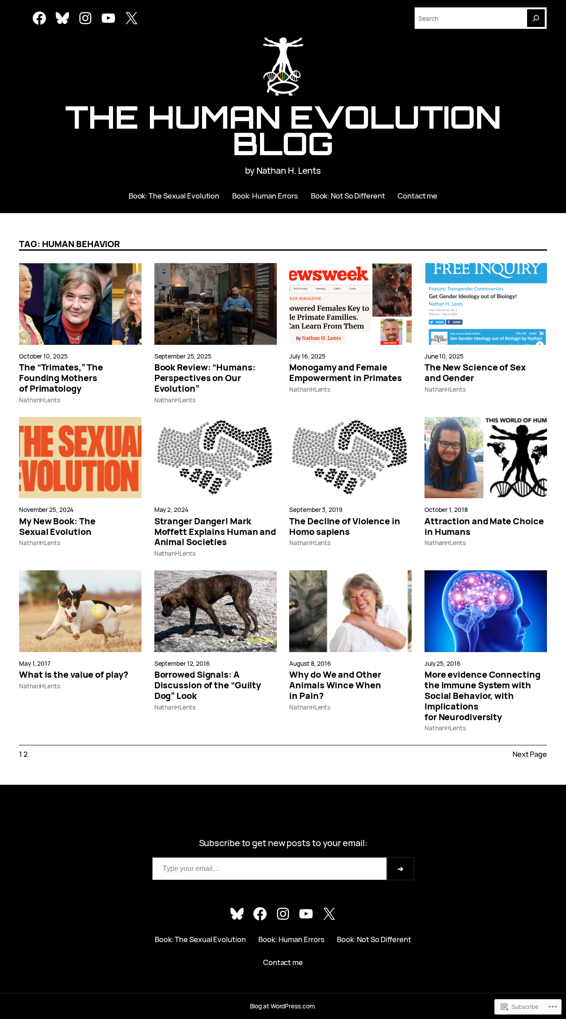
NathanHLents (39, 400)
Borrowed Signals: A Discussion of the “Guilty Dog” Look (207, 685)
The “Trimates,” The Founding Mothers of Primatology (61, 377)
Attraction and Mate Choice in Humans (483, 526)
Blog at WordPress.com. (283, 1006)
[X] (131, 18)
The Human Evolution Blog (283, 130)
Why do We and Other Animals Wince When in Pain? (335, 685)
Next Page (529, 754)
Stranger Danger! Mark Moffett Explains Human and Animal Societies (215, 531)
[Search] (536, 18)
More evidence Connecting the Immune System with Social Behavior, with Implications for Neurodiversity (482, 695)
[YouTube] (108, 18)
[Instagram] (85, 18)
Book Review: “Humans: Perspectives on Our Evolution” (205, 377)
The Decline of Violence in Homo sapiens (344, 526)
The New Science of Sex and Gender (475, 372)
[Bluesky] (62, 18)
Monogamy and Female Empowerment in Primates (345, 372)
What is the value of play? (73, 674)
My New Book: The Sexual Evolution (57, 526)
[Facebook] (39, 18)
